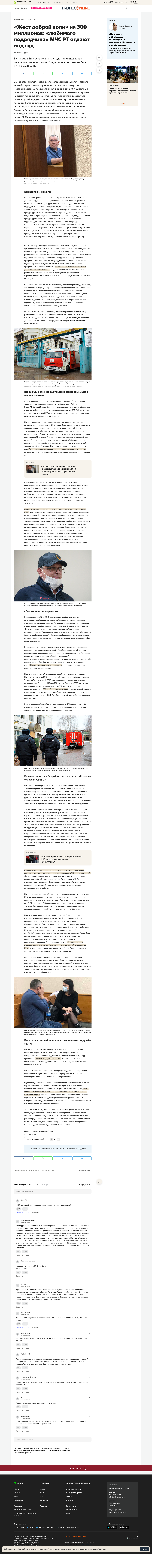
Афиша (16, 1489)
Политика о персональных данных (75, 1536)
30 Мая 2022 (18, 52)
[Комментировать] (99, 57)
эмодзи (25, 1209)
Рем (22, 1398)
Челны (104, 2)
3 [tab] (122, 103)
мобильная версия (73, 1527)
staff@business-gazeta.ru (117, 1512)
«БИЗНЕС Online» (33, 1135)
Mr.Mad (23, 1284)
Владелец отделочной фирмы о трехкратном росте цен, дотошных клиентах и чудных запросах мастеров (120, 48)
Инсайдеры (69, 1500)
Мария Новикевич (31, 1131)
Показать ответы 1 (23, 1213)
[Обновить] (99, 1181)
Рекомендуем (114, 85)
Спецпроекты (71, 1506)
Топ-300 (68, 1513)
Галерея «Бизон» (71, 1509)
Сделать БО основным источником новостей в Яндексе (58, 1148)
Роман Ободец (122, 26)
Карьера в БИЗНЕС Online (22, 1509)
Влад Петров (25, 1312)
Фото (41, 1496)
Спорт (19, 1483)
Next (136, 57)
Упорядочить (84, 1185)
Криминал (32, 19)
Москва (117, 2)
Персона (17, 1493)
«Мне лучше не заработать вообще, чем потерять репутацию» (119, 38)
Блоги (16, 1496)
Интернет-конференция (73, 1489)
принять (144, 1549)
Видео (42, 1493)
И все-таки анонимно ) (28, 1261)
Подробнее (102, 1549)
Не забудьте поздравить (74, 1493)
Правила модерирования (22, 1453)
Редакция (18, 1506)
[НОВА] (41, 8)
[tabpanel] (120, 37)
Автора (45, 1185)
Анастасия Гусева (46, 1131)
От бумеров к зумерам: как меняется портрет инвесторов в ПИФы (121, 90)
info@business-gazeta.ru (117, 1497)
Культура (45, 1483)
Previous (110, 57)
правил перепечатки (86, 1544)
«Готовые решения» (123, 28)
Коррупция (19, 19)
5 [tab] (124, 103)
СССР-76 (24, 1200)
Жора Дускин (25, 1416)
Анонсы (42, 1489)
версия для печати (85, 1170)
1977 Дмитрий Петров (28, 1377)
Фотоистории (44, 1500)
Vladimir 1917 (25, 1354)
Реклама (43, 1506)
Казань (16, 8)
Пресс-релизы (18, 1500)
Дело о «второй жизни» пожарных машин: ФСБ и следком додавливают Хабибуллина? (61, 859)
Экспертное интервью (78, 1483)
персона (112, 20)
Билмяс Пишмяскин (28, 1220)
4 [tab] (123, 103)
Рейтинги (69, 1496)
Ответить (35, 1213)
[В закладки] (99, 63)
